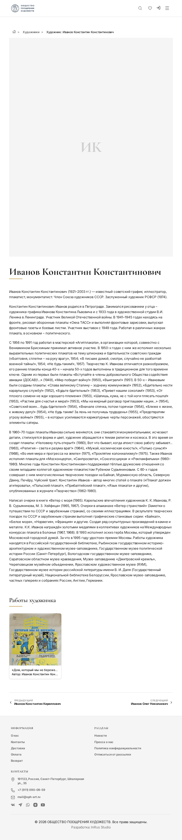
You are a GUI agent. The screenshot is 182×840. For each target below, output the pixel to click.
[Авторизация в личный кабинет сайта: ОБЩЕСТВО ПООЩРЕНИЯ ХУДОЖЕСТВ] (158, 8)
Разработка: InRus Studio (91, 827)
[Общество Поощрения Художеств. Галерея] (13, 805)
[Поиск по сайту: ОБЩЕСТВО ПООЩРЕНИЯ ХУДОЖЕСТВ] (140, 8)
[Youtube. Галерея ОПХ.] (43, 805)
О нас (15, 735)
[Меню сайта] (167, 8)
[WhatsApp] (28, 805)
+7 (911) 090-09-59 (31, 790)
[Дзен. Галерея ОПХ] (35, 805)
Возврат (17, 760)
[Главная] (14, 31)
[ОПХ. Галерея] (20, 805)
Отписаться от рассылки (112, 754)
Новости (100, 735)
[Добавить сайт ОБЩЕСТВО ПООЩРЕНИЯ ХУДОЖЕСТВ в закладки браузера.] (150, 8)
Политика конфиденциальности (117, 748)
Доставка (18, 748)
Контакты (18, 742)
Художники (31, 32)
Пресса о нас (103, 742)
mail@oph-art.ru (29, 797)
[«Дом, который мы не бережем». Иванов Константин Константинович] (35, 639)
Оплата (16, 754)
